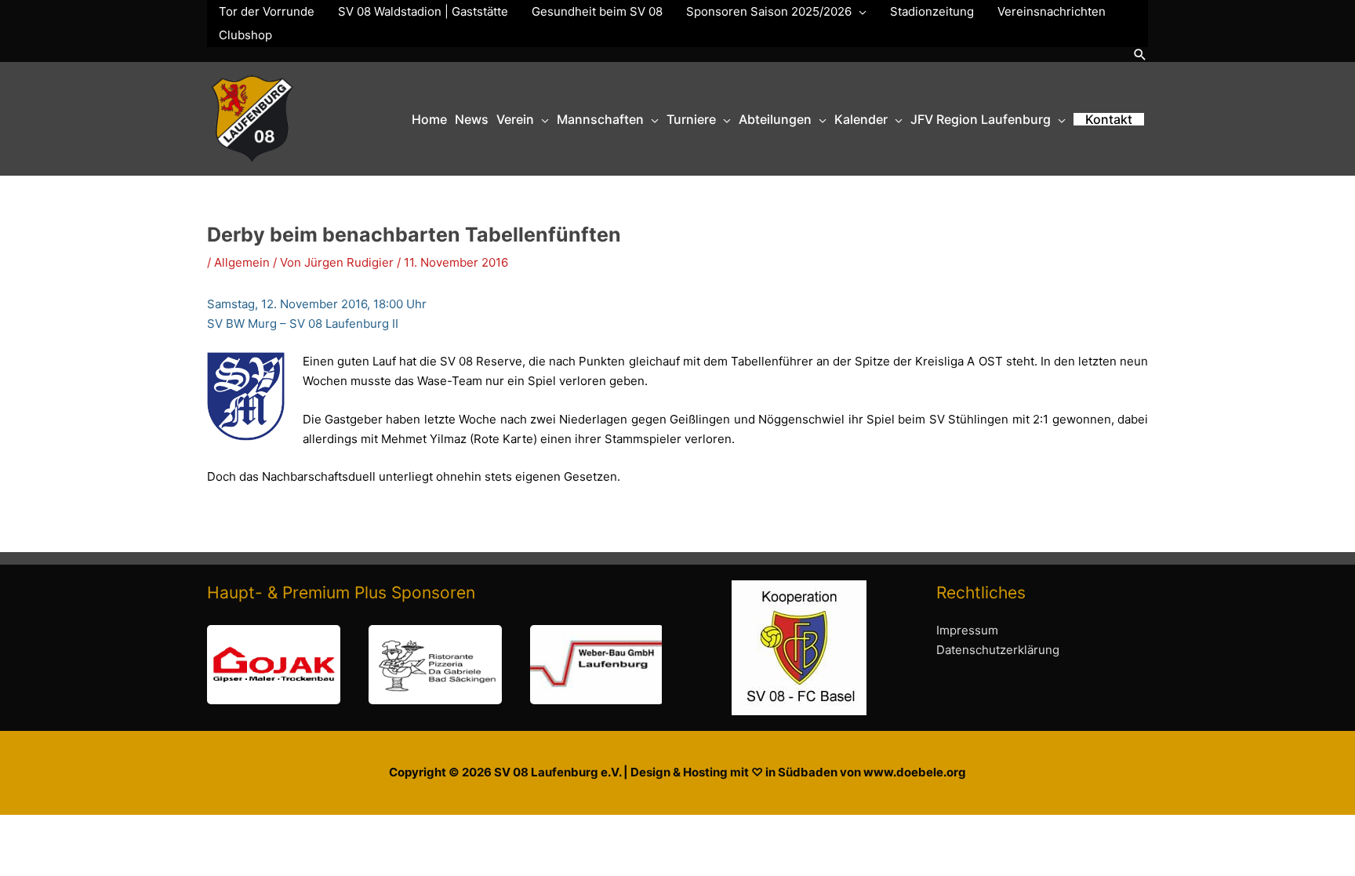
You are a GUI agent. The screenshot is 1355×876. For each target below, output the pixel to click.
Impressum (967, 630)
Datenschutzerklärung (997, 649)
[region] (434, 664)
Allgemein (242, 262)
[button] (1140, 54)
